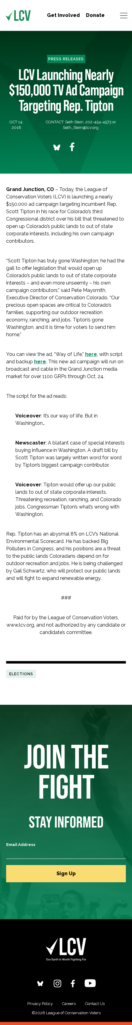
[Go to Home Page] (18, 15)
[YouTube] (90, 983)
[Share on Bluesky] (56, 147)
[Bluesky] (40, 983)
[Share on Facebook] (72, 147)
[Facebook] (73, 983)
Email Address (20, 844)
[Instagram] (57, 983)
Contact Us (95, 1003)
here (91, 354)
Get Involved (63, 15)
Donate (95, 15)
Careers (69, 1003)
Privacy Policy (40, 1003)
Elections (21, 674)
